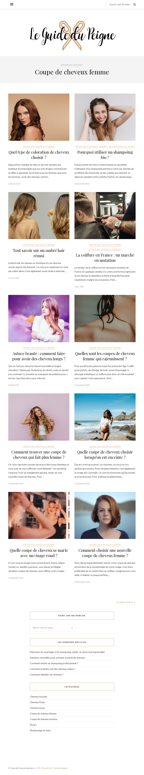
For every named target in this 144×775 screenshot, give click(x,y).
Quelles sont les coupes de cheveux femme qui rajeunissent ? (105, 356)
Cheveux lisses (37, 707)
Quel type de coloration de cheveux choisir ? (39, 154)
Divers (33, 724)
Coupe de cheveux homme (105, 249)
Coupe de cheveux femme (39, 146)
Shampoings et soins (122, 146)
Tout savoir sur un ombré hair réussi (39, 253)
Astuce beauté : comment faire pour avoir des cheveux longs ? (39, 356)
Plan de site (47, 768)
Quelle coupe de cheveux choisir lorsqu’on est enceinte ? (105, 454)
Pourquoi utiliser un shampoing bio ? (105, 154)
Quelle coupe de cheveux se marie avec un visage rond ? (39, 553)
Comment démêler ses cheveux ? (46, 674)
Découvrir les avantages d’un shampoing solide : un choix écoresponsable (67, 652)
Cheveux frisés (37, 702)
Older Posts (125, 602)
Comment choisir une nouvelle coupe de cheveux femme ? (105, 553)
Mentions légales (60, 768)
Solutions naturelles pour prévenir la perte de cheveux (57, 657)
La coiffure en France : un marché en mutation (105, 257)
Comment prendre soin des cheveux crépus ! (53, 669)
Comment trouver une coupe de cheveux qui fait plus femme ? (38, 454)
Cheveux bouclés (38, 696)
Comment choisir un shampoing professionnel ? (54, 663)
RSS (39, 768)
